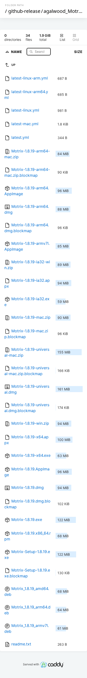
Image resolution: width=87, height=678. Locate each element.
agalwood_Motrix (63, 11)
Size (78, 52)
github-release (24, 11)
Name (17, 51)
